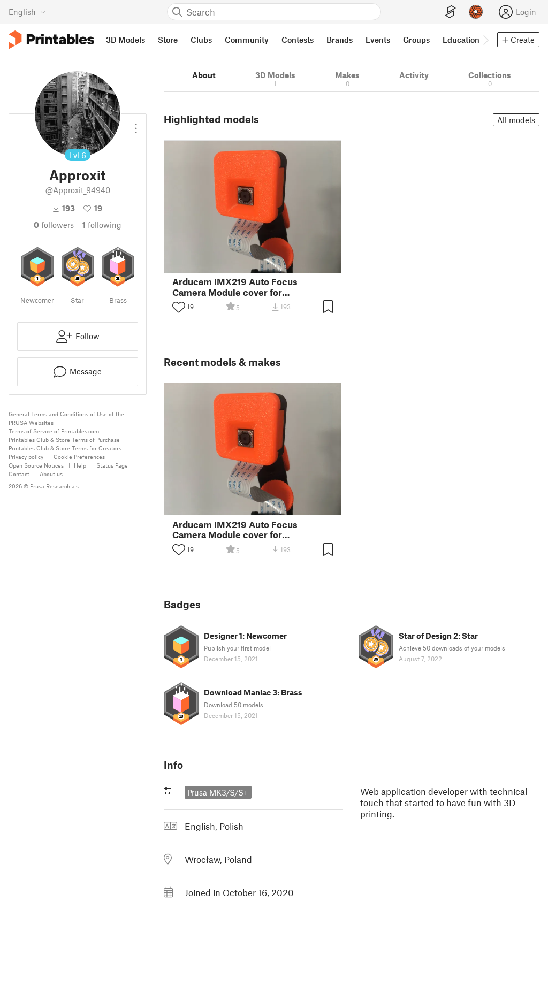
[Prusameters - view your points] (476, 12)
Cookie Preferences (79, 456)
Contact (19, 473)
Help (80, 465)
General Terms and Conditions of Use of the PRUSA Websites (66, 418)
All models (516, 120)
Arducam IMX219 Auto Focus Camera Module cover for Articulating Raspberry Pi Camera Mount (244, 287)
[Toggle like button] (178, 307)
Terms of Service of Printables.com (54, 430)
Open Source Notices (36, 465)
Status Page (112, 465)
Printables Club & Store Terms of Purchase (64, 439)
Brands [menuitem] (339, 39)
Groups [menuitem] (416, 39)
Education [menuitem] (461, 39)
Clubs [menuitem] (201, 39)
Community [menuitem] (247, 39)
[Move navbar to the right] (485, 40)
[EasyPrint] (451, 12)
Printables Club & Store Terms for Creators (65, 448)
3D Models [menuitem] (125, 39)
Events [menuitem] (378, 39)
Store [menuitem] (168, 39)
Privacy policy (26, 456)
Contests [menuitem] (297, 39)
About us (51, 473)
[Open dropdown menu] (136, 124)
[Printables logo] (51, 39)
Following (101, 225)
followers (54, 225)
